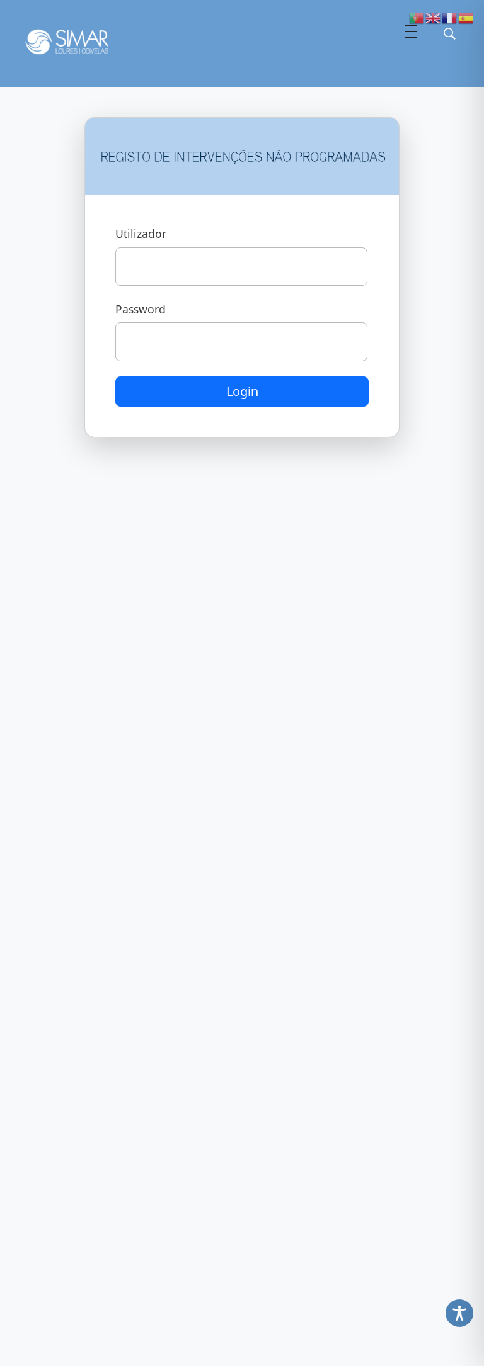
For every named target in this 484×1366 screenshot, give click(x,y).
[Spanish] (466, 17)
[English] (433, 17)
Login (242, 391)
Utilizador (140, 233)
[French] (450, 17)
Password (140, 309)
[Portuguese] (417, 17)
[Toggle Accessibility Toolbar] (459, 1313)
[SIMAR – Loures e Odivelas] (79, 41)
